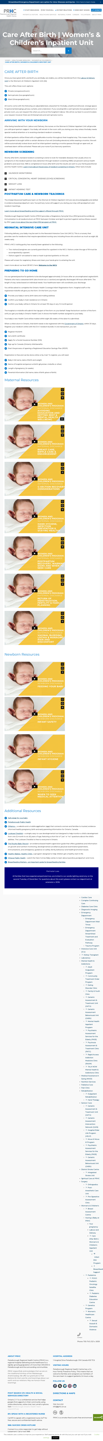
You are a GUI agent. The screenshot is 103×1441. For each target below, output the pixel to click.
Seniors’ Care (86, 1103)
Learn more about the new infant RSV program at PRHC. (34, 222)
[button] (51, 173)
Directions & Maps (64, 1393)
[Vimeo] (65, 1386)
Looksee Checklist (15, 833)
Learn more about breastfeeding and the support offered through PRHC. (34, 211)
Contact (58, 1400)
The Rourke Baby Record (18, 844)
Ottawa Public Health (16, 858)
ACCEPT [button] (55, 1437)
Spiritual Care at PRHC (90, 1178)
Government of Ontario (73, 324)
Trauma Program (92, 946)
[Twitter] (60, 1386)
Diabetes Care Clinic (89, 907)
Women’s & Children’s (90, 1206)
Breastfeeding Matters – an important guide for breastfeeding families (36, 862)
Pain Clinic (85, 1088)
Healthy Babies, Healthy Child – (20, 854)
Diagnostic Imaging (89, 910)
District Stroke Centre (90, 1169)
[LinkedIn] (75, 1386)
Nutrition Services (88, 1082)
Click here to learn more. (85, 2)
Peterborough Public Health (19, 822)
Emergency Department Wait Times (92, 922)
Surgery (84, 1182)
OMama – (12, 826)
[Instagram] (70, 1386)
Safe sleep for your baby (18, 818)
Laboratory (85, 958)
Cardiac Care (86, 897)
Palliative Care (87, 1085)
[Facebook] (55, 1386)
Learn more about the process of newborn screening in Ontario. (49, 167)
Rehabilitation (87, 1091)
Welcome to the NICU (48, 265)
